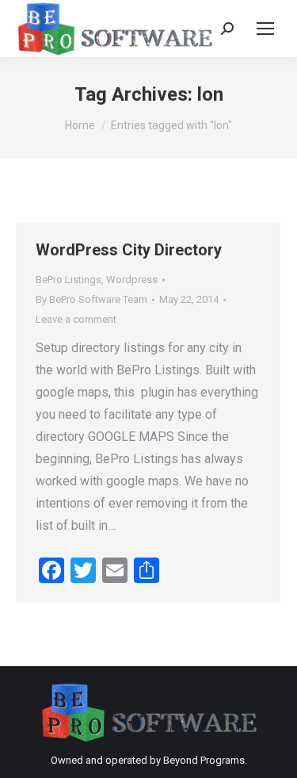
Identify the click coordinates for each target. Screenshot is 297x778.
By (91, 299)
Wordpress (132, 280)
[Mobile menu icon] (265, 28)
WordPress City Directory (129, 249)
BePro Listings (68, 280)
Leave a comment (76, 319)
